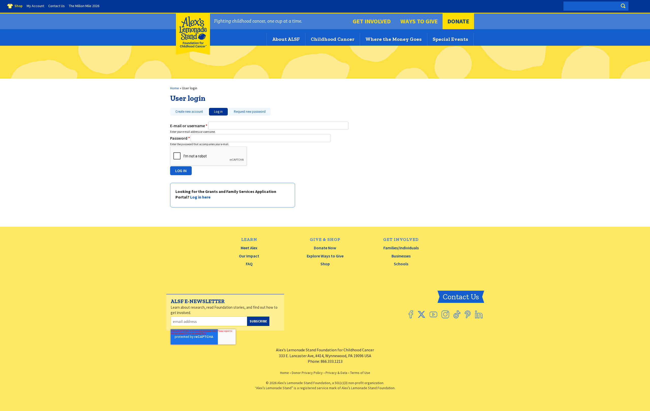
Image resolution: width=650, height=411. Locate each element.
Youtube (433, 314)
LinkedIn (479, 314)
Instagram (445, 314)
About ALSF (286, 39)
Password (180, 138)
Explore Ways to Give (325, 255)
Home (174, 88)
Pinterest (468, 314)
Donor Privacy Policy (307, 372)
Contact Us (461, 296)
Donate (458, 21)
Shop (325, 263)
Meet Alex (249, 247)
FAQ (249, 263)
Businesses (401, 255)
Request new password (250, 111)
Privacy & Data (336, 372)
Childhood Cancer (332, 39)
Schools (401, 263)
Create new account (189, 111)
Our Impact (249, 255)
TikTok (456, 314)
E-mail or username (188, 125)
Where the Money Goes (393, 39)
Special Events (450, 39)
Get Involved (372, 21)
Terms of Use (360, 372)
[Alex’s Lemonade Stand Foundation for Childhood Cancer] (193, 53)
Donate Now (325, 247)
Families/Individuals (401, 247)
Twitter (421, 314)
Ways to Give (419, 21)
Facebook (411, 314)
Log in (216, 111)
